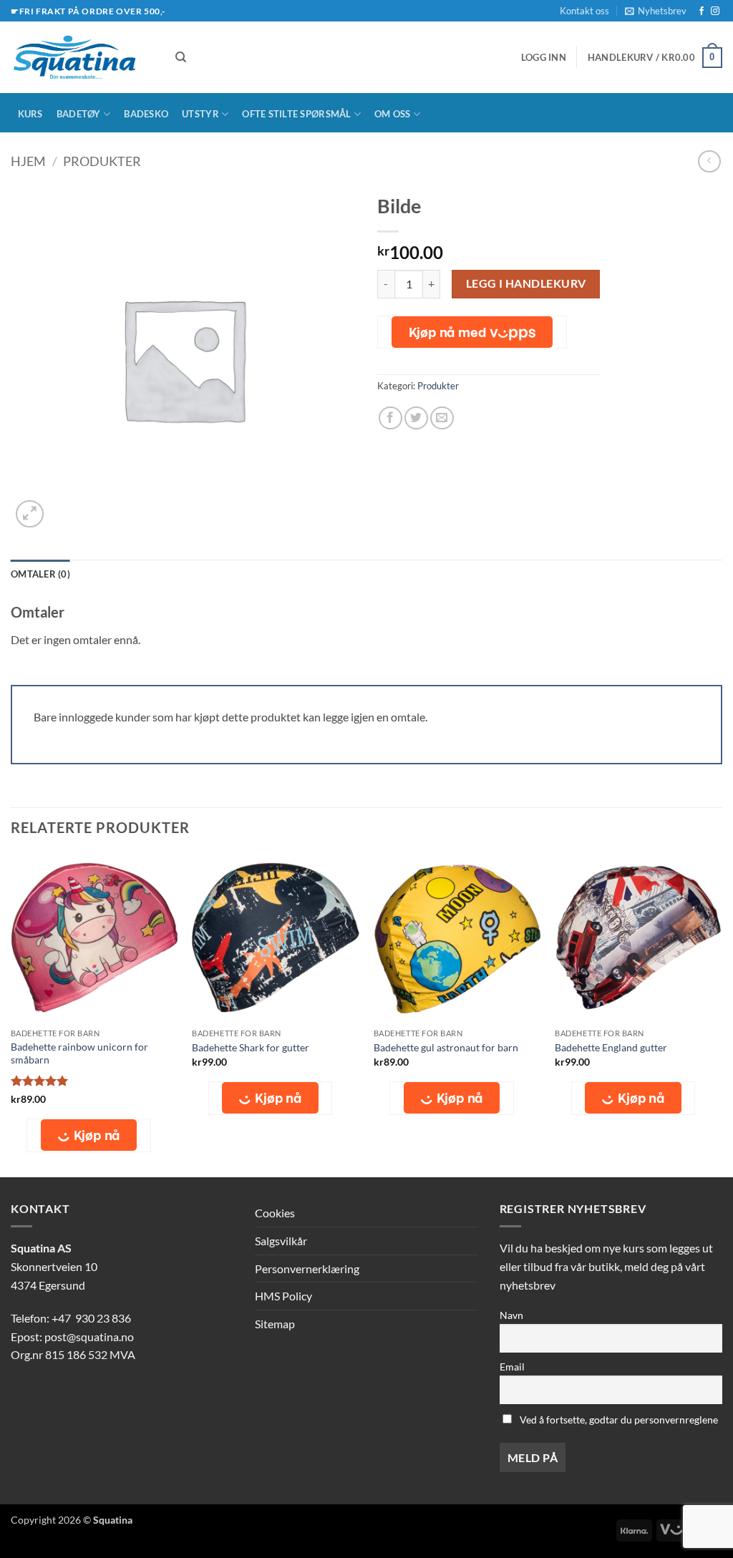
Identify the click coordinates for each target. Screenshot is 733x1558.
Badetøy (79, 114)
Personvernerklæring (307, 1268)
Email (512, 1366)
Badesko (146, 114)
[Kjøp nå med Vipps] (472, 332)
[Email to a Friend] (442, 418)
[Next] (721, 1014)
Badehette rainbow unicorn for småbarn (79, 1053)
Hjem (28, 161)
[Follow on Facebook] (701, 11)
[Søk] (180, 57)
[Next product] (709, 161)
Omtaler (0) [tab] (40, 574)
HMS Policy (283, 1296)
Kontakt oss (584, 10)
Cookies (275, 1212)
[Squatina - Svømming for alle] (82, 57)
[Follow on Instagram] (715, 11)
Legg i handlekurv (526, 283)
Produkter (102, 161)
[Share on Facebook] (390, 418)
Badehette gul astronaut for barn (446, 1047)
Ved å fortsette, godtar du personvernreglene (618, 1419)
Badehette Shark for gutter (250, 1047)
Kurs (30, 114)
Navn (511, 1315)
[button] (655, 10)
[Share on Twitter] (416, 418)
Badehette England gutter (611, 1047)
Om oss (392, 114)
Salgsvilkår (281, 1240)
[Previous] (11, 1014)
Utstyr (200, 114)
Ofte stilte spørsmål (296, 114)
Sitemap (275, 1323)
